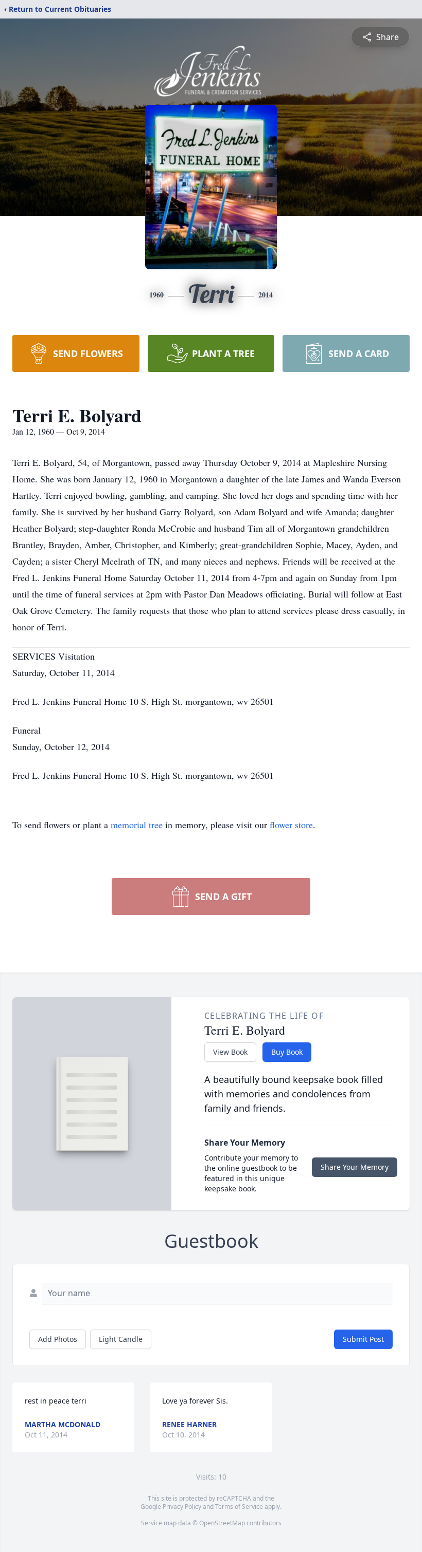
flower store (291, 824)
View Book (230, 1052)
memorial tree (137, 824)
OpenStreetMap (222, 1523)
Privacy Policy (182, 1506)
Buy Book (287, 1052)
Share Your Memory (355, 1167)
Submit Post (363, 1339)
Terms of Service (239, 1506)
